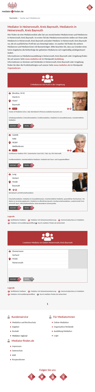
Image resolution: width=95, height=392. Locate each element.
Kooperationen (18, 360)
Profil (27, 126)
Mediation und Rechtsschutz (24, 323)
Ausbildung (58, 59)
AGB (14, 355)
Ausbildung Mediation (63, 331)
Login (56, 336)
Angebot (15, 327)
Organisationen (14, 68)
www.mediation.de (33, 59)
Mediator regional (19, 336)
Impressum (16, 346)
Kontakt (13, 126)
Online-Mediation (61, 323)
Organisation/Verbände (63, 327)
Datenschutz (17, 351)
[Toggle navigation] (89, 7)
